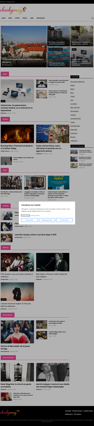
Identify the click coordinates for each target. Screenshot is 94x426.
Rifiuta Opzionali (47, 220)
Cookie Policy (25, 215)
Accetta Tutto (64, 220)
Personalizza (29, 220)
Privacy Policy (35, 215)
